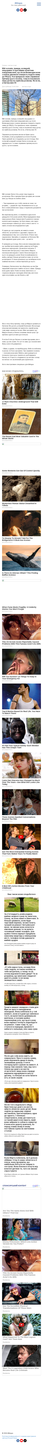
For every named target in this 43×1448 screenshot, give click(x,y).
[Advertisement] (21, 36)
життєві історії (26, 86)
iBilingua (18, 3)
